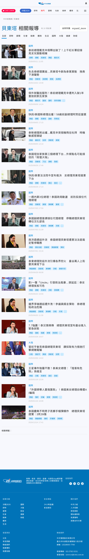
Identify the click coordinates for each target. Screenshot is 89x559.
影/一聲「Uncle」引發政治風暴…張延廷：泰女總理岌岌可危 (14, 284)
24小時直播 (49, 504)
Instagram (74, 483)
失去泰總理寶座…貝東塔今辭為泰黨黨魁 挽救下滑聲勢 (14, 73)
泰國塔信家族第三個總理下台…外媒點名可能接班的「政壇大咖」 (14, 155)
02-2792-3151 (72, 551)
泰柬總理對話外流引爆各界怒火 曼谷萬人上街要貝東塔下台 (14, 262)
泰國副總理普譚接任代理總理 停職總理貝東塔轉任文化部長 (14, 219)
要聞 (50, 11)
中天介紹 (74, 504)
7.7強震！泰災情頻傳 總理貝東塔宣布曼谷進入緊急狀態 (14, 326)
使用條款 (74, 511)
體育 (71, 11)
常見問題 (6, 541)
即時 (36, 11)
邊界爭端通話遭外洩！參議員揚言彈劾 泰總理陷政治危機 (14, 305)
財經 (75, 36)
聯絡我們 (6, 545)
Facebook (70, 483)
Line (78, 483)
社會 (57, 11)
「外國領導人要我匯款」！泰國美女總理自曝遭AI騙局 (14, 391)
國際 (54, 36)
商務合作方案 (76, 521)
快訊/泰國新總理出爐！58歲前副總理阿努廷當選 (14, 116)
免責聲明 (74, 517)
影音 (22, 511)
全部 (4, 36)
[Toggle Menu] (85, 11)
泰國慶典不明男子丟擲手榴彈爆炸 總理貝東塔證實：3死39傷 (14, 412)
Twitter (66, 483)
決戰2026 (26, 11)
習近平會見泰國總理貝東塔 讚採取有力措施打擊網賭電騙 (14, 348)
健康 (68, 36)
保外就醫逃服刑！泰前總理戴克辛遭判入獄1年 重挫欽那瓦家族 (14, 94)
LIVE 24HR (9, 11)
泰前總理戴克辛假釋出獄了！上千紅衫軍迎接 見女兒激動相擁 (14, 51)
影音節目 (47, 508)
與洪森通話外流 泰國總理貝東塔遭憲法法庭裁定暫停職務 (14, 241)
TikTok (82, 483)
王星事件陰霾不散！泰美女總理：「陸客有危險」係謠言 (14, 369)
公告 (4, 538)
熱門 (43, 11)
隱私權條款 (75, 514)
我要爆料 (6, 548)
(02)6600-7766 (68, 545)
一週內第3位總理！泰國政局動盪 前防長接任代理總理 (14, 198)
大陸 (61, 36)
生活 (78, 11)
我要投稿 (6, 551)
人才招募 (74, 508)
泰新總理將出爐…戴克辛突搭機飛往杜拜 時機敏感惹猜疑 (14, 134)
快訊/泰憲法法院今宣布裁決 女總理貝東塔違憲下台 (14, 177)
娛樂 (64, 11)
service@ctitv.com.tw (75, 555)
